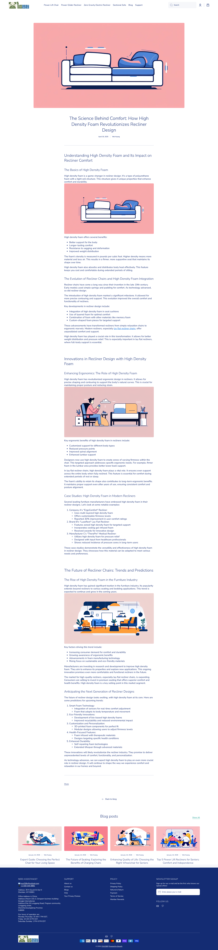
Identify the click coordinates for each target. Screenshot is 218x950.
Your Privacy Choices (72, 896)
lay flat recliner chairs (124, 328)
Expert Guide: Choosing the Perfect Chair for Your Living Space (40, 861)
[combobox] (182, 5)
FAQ (66, 893)
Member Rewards (117, 899)
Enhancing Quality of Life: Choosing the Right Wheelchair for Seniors (132, 861)
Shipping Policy (116, 886)
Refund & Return (117, 890)
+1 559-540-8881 (28, 886)
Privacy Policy (115, 883)
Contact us (68, 886)
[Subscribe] (197, 892)
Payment (113, 893)
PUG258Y (105, 946)
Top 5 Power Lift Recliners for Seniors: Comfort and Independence (178, 861)
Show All (196, 817)
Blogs (66, 890)
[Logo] (19, 5)
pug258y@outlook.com (30, 883)
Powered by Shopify (115, 946)
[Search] (170, 5)
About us (68, 883)
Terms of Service (116, 896)
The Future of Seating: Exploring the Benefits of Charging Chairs (86, 861)
